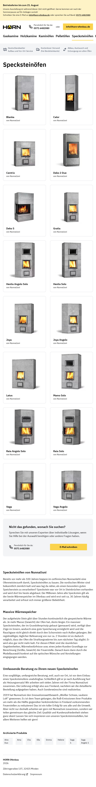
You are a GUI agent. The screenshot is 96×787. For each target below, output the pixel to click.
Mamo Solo (59, 395)
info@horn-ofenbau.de (39, 15)
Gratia (56, 228)
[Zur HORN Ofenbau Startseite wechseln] (12, 27)
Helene (61, 740)
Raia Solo (58, 451)
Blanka (10, 117)
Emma (49, 740)
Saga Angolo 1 (85, 741)
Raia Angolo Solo (16, 451)
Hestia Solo (59, 284)
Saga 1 (72, 741)
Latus (9, 395)
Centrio (10, 172)
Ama (19, 740)
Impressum (36, 774)
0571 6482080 (83, 15)
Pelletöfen (63, 36)
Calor (56, 117)
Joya (9, 339)
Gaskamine (10, 36)
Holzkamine (28, 36)
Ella (38, 740)
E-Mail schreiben (68, 547)
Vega (9, 506)
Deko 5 (10, 228)
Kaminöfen (46, 36)
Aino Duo (6, 741)
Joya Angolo (60, 339)
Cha (29, 740)
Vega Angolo (60, 506)
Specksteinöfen (82, 36)
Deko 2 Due (59, 172)
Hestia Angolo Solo (17, 284)
